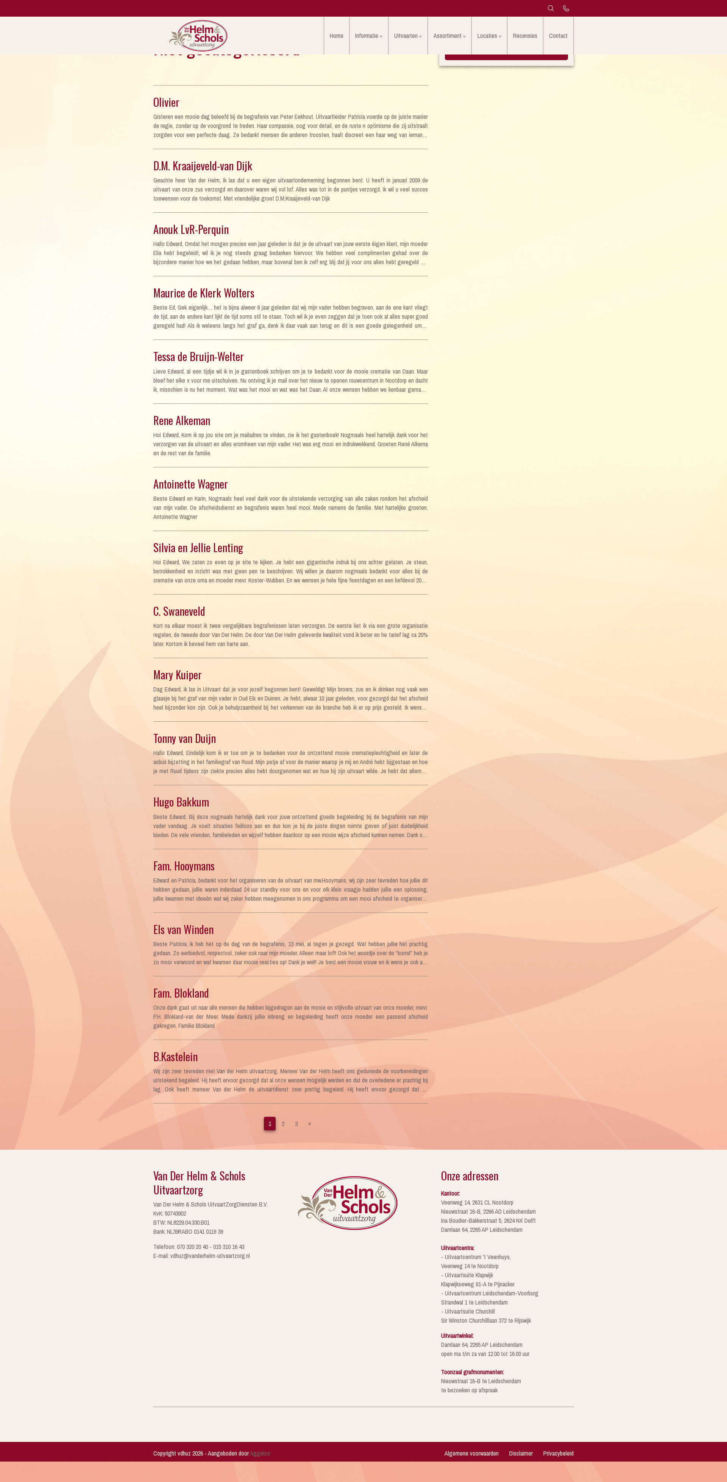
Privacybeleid (558, 1453)
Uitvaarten (406, 35)
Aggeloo (260, 1453)
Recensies (525, 35)
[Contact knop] (566, 8)
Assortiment (448, 35)
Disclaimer (521, 1453)
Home (336, 35)
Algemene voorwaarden (472, 1453)
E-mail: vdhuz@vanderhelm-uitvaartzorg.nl (201, 1256)
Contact (558, 35)
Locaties (487, 35)
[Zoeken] (551, 8)
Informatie (366, 35)
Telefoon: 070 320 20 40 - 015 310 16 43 (198, 1246)
